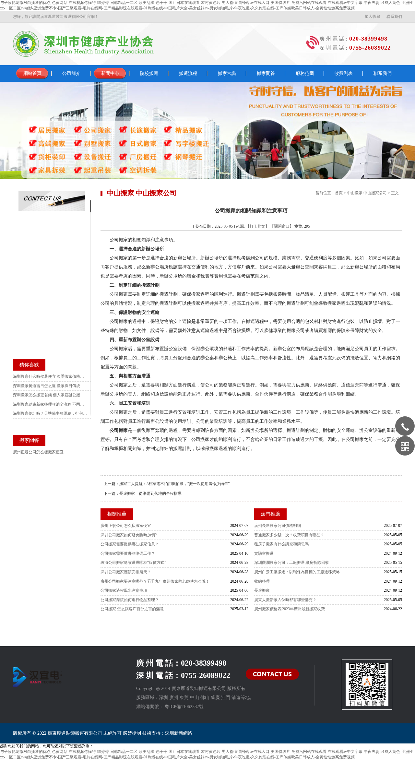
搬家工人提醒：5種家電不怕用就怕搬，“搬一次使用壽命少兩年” (174, 483)
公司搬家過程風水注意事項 (124, 590)
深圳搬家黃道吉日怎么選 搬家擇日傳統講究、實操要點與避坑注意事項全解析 (50, 386)
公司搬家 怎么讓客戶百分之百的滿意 (132, 609)
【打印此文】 (257, 226)
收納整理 (262, 581)
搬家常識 (227, 73)
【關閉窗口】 (281, 226)
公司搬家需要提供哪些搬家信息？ (130, 544)
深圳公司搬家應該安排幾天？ (126, 572)
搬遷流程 (188, 73)
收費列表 (344, 73)
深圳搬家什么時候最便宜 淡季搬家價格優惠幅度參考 (50, 376)
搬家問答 (266, 73)
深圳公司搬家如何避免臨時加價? (129, 535)
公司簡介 (71, 73)
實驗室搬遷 (264, 553)
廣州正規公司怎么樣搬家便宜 (126, 525)
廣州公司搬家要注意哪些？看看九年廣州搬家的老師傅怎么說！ (155, 581)
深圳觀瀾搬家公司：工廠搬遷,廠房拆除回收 (291, 562)
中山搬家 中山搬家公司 (367, 193)
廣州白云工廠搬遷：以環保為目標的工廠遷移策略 (297, 572)
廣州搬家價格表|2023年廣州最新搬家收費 (289, 609)
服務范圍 (305, 73)
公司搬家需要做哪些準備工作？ (128, 553)
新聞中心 (110, 73)
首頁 (339, 193)
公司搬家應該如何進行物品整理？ (130, 600)
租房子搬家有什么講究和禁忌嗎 (281, 544)
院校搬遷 (149, 73)
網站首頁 (32, 73)
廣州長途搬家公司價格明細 (277, 525)
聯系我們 (394, 16)
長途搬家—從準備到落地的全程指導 (150, 493)
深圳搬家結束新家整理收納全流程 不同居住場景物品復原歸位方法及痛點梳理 (50, 404)
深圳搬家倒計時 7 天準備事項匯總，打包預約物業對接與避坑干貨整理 (50, 413)
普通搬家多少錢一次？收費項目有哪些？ (289, 535)
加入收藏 (372, 16)
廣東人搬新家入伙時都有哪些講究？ (285, 600)
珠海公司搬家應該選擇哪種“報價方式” (133, 562)
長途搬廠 (262, 590)
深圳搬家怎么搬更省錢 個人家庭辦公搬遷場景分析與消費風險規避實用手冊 (50, 395)
